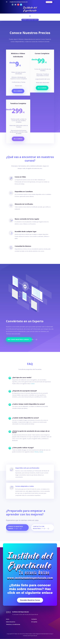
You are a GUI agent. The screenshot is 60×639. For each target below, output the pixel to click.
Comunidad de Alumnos (23, 246)
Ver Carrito (48, 2)
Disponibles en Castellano (24, 191)
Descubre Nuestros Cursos (30, 600)
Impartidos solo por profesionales (27, 468)
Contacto (34, 619)
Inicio (7, 619)
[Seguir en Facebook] (12, 5)
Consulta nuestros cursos (15, 527)
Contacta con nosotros (38, 527)
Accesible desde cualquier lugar (25, 231)
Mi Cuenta (34, 622)
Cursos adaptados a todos (24, 486)
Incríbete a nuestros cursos (30, 19)
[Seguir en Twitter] (15, 5)
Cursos (33, 383)
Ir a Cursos (18, 91)
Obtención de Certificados (24, 204)
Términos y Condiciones (13, 624)
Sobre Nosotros (10, 622)
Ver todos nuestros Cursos (18, 339)
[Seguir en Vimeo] (21, 5)
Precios (36, 452)
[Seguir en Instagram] (18, 5)
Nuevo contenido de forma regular (27, 219)
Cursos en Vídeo (20, 177)
